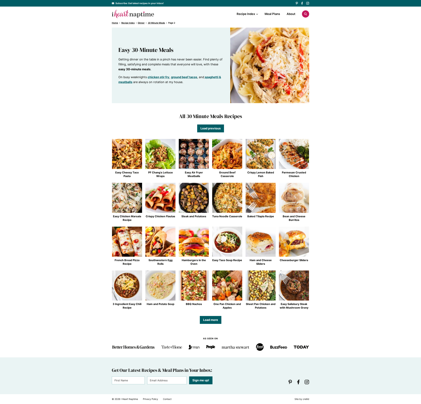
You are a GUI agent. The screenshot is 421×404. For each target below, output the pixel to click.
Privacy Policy (150, 399)
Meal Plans (272, 14)
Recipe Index (246, 14)
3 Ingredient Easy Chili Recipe (127, 305)
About (291, 14)
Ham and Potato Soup (160, 304)
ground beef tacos (184, 77)
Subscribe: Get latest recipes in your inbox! (139, 3)
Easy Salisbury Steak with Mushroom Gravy (294, 305)
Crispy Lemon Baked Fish (260, 174)
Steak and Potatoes (193, 216)
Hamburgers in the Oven (194, 261)
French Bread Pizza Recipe (127, 261)
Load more (210, 320)
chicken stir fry (158, 77)
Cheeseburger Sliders (294, 260)
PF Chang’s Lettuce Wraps (160, 174)
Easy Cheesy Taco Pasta (127, 174)
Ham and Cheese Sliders (261, 261)
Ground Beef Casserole (227, 174)
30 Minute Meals (156, 23)
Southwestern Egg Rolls (161, 261)
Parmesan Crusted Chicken (294, 174)
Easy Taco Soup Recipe (227, 260)
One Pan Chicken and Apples (227, 305)
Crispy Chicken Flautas (160, 216)
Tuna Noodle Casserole (227, 216)
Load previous (210, 128)
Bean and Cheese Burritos (294, 218)
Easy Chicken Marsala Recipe (127, 218)
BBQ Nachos (194, 304)
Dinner (141, 23)
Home (115, 23)
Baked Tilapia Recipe (260, 216)
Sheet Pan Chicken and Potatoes (260, 305)
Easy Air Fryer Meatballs (194, 174)
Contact (167, 399)
